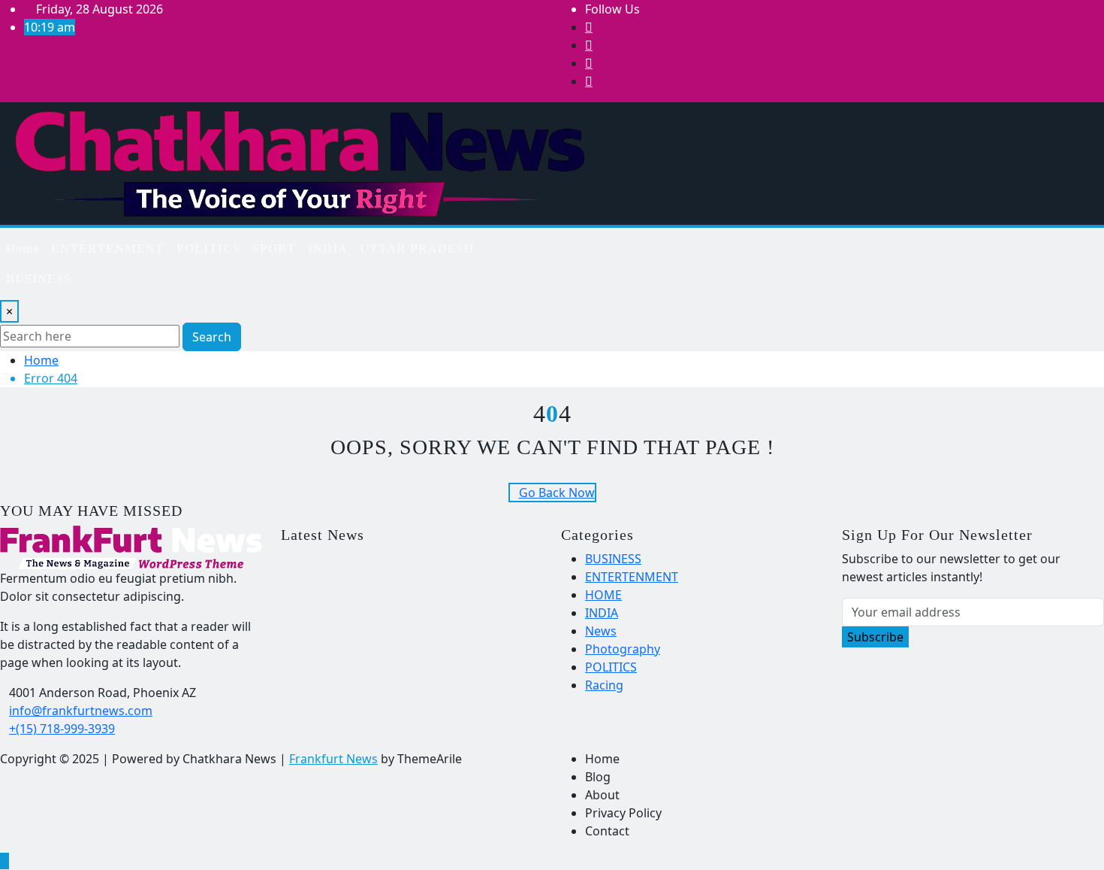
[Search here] (556, 243)
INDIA (328, 248)
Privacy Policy (623, 813)
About (602, 795)
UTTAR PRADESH (417, 248)
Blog (598, 776)
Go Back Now (557, 492)
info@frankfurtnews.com (80, 710)
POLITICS (208, 248)
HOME (603, 595)
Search (211, 337)
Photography (622, 649)
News (601, 631)
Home (22, 248)
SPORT (274, 248)
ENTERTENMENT (107, 248)
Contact (607, 831)
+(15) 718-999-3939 (62, 728)
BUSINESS (38, 278)
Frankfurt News (333, 758)
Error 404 (50, 378)
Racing (604, 685)
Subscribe (875, 637)
